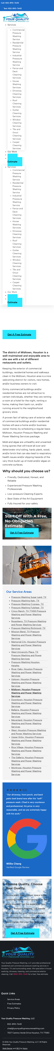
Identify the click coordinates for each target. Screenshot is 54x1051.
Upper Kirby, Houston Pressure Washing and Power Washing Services (27, 740)
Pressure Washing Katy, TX (25, 600)
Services (12, 25)
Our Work (12, 151)
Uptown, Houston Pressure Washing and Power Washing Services (26, 682)
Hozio (25, 1048)
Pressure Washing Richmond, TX (28, 628)
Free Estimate (13, 160)
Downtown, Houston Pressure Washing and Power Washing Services (26, 703)
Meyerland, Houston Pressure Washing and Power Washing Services (26, 723)
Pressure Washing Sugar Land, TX (28, 597)
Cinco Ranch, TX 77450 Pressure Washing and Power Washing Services (28, 614)
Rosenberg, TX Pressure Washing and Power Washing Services (28, 623)
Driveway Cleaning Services (17, 93)
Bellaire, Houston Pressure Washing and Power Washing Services (26, 713)
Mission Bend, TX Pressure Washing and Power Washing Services (26, 635)
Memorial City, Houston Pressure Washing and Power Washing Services (28, 645)
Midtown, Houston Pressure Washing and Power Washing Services (26, 693)
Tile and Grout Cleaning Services (17, 134)
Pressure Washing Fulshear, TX (27, 607)
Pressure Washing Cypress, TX (27, 604)
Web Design (7, 1048)
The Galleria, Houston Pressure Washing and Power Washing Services (27, 761)
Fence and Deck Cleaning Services (18, 73)
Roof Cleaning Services (17, 103)
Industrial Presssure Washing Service (17, 60)
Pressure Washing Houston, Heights (25, 664)
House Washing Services (17, 84)
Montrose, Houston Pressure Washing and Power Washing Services (26, 771)
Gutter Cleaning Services (17, 113)
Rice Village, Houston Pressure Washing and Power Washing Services (27, 750)
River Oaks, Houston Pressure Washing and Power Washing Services (26, 672)
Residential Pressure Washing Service (18, 47)
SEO (18, 1048)
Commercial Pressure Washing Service (18, 35)
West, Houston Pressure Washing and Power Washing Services (28, 732)
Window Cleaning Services (17, 122)
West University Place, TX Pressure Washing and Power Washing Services (26, 655)
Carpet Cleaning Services (17, 145)
